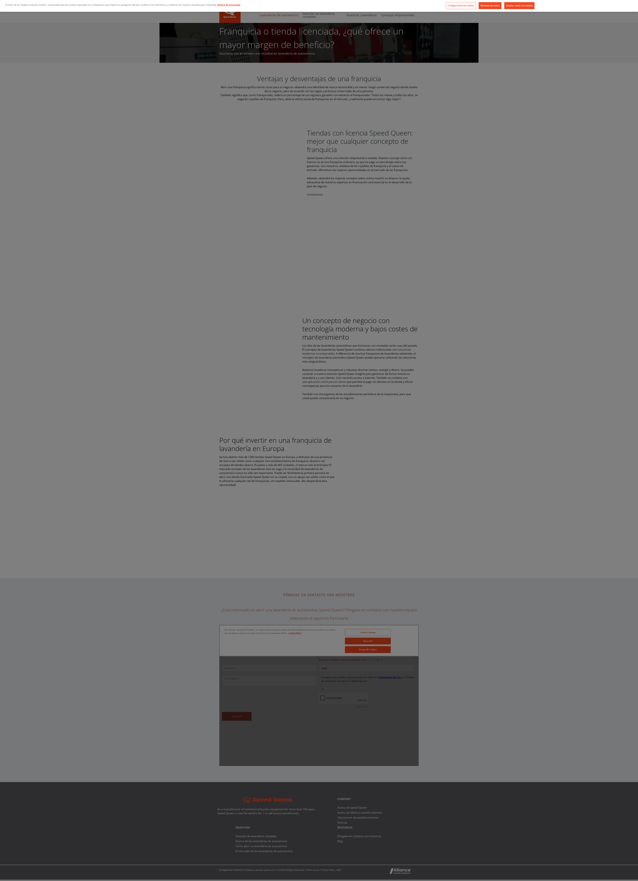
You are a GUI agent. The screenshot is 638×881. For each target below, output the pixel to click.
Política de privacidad (228, 4)
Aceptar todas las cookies (519, 5)
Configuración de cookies (461, 5)
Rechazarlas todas (490, 5)
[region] (319, 6)
